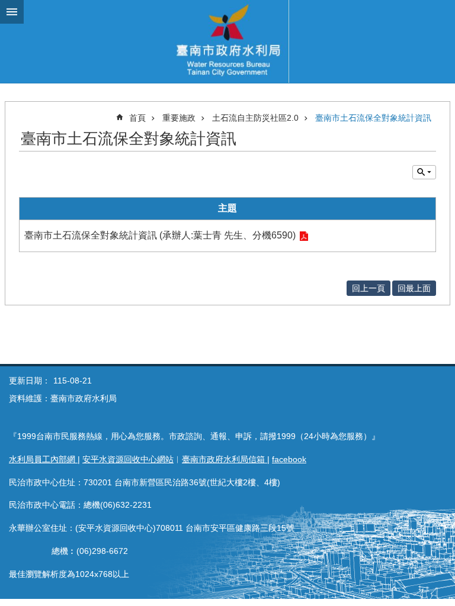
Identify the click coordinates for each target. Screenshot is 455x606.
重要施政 (179, 118)
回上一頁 (368, 288)
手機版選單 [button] (12, 12)
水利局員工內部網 (43, 459)
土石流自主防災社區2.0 (255, 118)
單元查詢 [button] (424, 172)
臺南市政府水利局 (227, 41)
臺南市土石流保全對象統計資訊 (373, 118)
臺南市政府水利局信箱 (224, 459)
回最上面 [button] (414, 288)
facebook (289, 459)
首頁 (137, 118)
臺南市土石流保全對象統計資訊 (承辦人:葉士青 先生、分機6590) (160, 235)
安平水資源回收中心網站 (128, 459)
